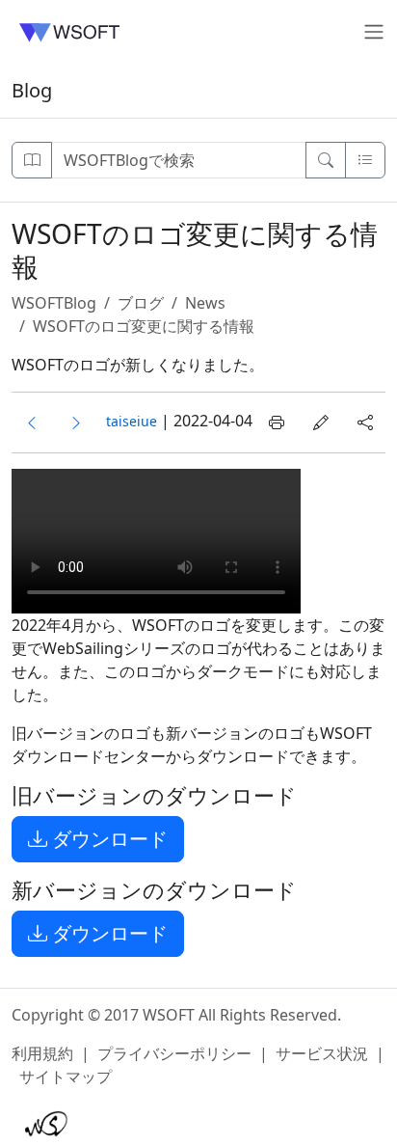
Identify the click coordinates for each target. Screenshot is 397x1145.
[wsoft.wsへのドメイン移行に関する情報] (32, 422)
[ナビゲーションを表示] (32, 160)
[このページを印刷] (276, 422)
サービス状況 (322, 1053)
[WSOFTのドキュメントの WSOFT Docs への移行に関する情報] (76, 422)
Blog (32, 90)
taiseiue (131, 421)
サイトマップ (65, 1076)
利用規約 (42, 1053)
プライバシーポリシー (174, 1053)
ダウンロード (107, 839)
